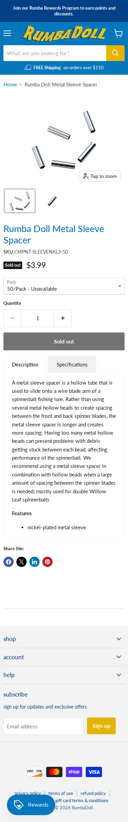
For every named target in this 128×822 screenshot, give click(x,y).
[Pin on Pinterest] (47, 562)
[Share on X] (21, 562)
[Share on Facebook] (8, 562)
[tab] (25, 364)
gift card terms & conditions (82, 800)
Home (10, 84)
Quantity (12, 303)
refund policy (93, 793)
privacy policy (28, 793)
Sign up (101, 725)
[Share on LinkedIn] (34, 562)
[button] (19, 201)
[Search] (115, 53)
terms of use (60, 793)
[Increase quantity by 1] (63, 318)
